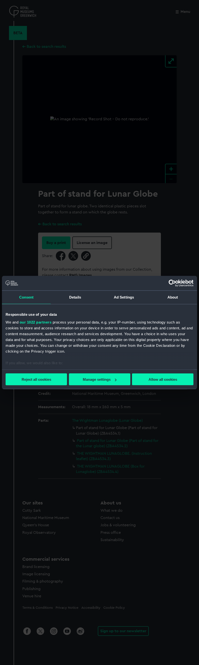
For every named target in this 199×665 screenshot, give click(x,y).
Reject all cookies (36, 379)
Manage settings (97, 379)
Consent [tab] (26, 297)
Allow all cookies (163, 379)
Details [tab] (75, 297)
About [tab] (172, 297)
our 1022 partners (36, 322)
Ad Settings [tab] (124, 297)
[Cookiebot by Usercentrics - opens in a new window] (172, 283)
